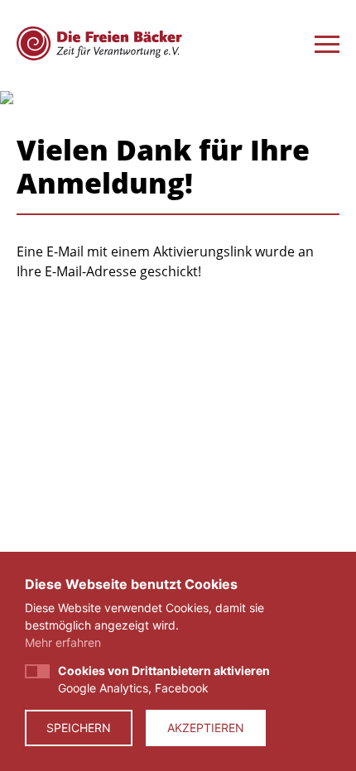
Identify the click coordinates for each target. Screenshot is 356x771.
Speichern (78, 728)
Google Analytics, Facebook (164, 679)
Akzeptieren (205, 728)
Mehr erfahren (63, 642)
